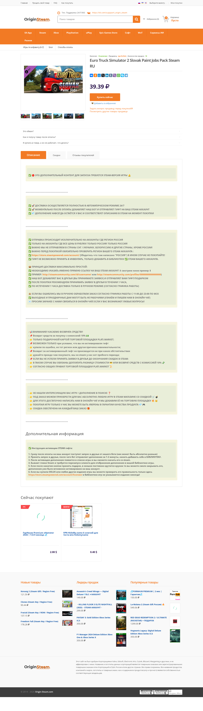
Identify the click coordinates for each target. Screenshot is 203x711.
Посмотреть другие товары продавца (108, 111)
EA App (28, 32)
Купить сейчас (105, 97)
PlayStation (72, 32)
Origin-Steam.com (44, 691)
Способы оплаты (65, 47)
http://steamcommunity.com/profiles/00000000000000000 (129, 274)
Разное (28, 40)
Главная (24, 3)
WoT (140, 32)
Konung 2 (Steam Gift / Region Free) (38, 591)
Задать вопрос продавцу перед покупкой (110, 108)
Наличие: (93, 56)
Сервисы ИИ (157, 32)
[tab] (33, 155)
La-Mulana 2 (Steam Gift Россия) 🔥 (147, 604)
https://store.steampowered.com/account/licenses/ (55, 474)
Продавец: (113, 56)
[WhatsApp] (118, 75)
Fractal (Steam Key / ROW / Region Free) (40, 612)
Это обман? (28, 131)
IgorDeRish (122, 56)
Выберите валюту (157, 3)
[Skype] (122, 75)
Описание (33, 155)
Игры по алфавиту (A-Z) (33, 47)
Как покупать (67, 3)
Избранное (152, 19)
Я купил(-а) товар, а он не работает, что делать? (45, 143)
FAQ (55, 3)
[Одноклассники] (95, 75)
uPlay (89, 32)
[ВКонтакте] (91, 75)
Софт (127, 32)
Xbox (56, 32)
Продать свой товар (40, 3)
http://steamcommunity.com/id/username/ (67, 274)
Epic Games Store (108, 32)
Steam (42, 32)
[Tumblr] (110, 75)
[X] (103, 75)
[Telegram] (126, 75)
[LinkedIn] (107, 75)
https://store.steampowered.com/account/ (55, 255)
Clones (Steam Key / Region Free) (36, 602)
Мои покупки (176, 3)
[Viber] (114, 75)
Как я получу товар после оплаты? (39, 137)
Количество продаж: (136, 56)
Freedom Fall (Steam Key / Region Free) (39, 621)
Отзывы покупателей (83, 155)
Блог (51, 47)
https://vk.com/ (109, 12)
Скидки (56, 155)
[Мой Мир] (99, 75)
